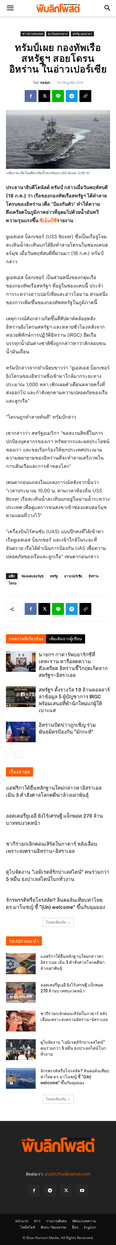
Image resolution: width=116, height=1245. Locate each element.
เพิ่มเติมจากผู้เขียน (65, 638)
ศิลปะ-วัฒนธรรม (53, 1227)
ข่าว (37, 1221)
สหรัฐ (54, 576)
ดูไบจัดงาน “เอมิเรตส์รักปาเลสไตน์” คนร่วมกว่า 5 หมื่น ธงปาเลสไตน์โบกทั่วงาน (73, 1048)
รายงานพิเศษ (56, 1221)
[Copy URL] (85, 96)
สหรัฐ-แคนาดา (82, 34)
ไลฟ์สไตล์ (27, 1227)
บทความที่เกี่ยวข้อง (26, 638)
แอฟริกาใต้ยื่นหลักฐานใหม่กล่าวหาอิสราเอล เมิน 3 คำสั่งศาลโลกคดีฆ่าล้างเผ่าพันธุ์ (72, 962)
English (90, 1227)
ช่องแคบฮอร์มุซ (32, 576)
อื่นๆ (75, 1227)
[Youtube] (82, 1191)
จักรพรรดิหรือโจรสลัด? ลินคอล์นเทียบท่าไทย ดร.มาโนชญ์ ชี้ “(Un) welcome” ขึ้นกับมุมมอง (74, 1076)
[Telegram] (72, 96)
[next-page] (19, 754)
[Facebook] (31, 96)
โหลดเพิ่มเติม (56, 922)
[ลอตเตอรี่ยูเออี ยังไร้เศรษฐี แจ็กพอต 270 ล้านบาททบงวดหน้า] (21, 992)
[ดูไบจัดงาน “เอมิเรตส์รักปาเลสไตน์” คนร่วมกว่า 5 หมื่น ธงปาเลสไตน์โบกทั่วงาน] (21, 1049)
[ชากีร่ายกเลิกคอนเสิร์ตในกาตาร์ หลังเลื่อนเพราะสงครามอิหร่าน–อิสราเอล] (21, 1021)
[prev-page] (9, 754)
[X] (44, 96)
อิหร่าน (94, 576)
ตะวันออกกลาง (58, 34)
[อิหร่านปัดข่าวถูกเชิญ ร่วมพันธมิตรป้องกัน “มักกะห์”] (21, 732)
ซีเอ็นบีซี (48, 220)
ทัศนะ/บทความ (84, 1221)
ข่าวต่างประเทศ (32, 34)
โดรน (13, 583)
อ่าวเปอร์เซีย (73, 576)
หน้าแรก (21, 1221)
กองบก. (45, 82)
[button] (10, 8)
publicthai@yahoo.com (67, 1174)
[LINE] (58, 96)
